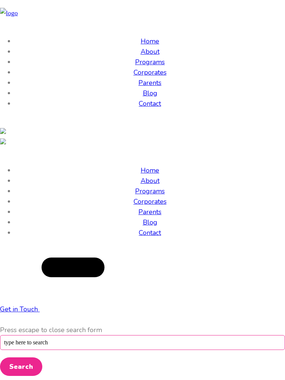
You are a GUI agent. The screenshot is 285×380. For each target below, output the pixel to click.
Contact (150, 103)
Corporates (150, 72)
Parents (149, 82)
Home (150, 41)
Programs (150, 62)
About (150, 51)
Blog (150, 93)
